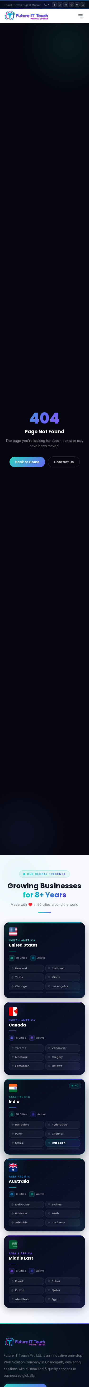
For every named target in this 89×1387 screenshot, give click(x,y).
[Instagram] (71, 4)
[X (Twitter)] (60, 4)
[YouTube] (77, 4)
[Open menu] (80, 16)
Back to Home (27, 462)
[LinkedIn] (65, 4)
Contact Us (64, 462)
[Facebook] (54, 4)
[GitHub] (82, 4)
